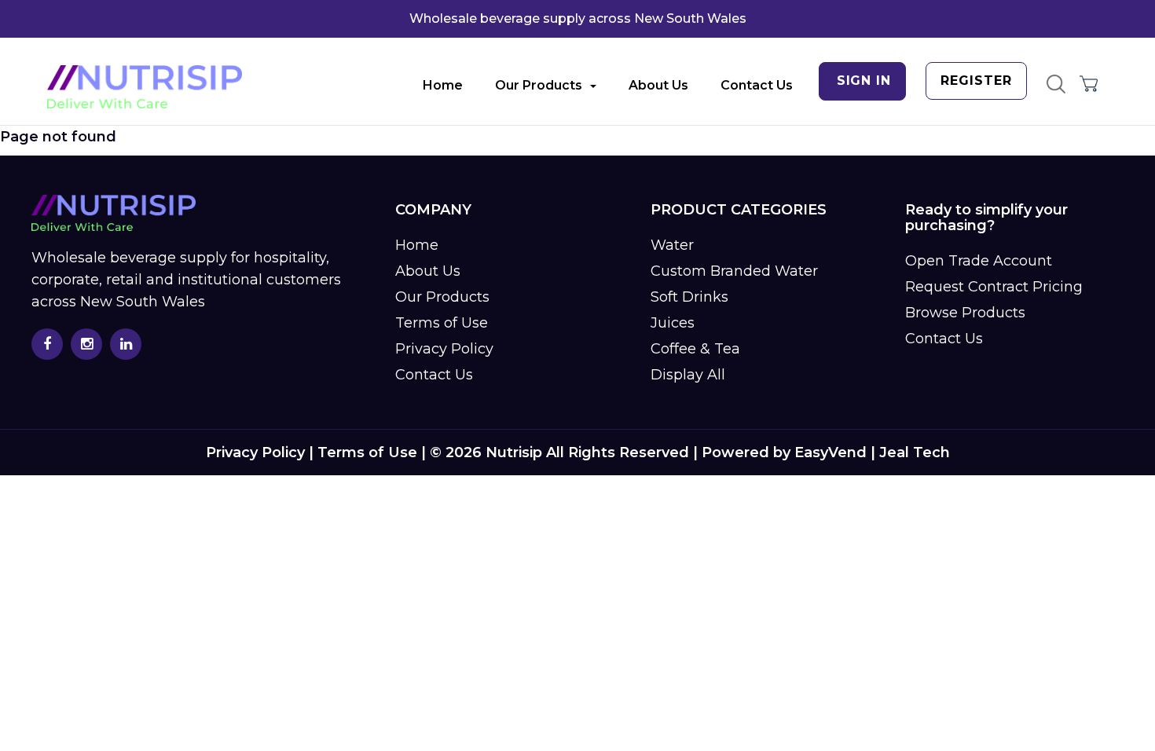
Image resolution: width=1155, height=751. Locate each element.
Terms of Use (441, 323)
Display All (688, 374)
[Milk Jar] (144, 86)
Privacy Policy (444, 348)
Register (976, 80)
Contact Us (756, 85)
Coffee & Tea (695, 348)
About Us (658, 85)
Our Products (442, 297)
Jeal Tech (914, 452)
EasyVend (830, 452)
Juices (673, 323)
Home (443, 85)
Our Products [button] (538, 85)
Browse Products (965, 312)
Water (672, 245)
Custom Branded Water (734, 271)
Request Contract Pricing (994, 286)
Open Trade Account (978, 260)
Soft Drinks (689, 297)
